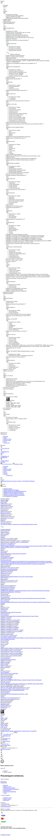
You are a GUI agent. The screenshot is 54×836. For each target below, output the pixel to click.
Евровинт (3, 520)
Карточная (3, 602)
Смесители (3, 709)
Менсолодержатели (18, 616)
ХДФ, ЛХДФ (4, 727)
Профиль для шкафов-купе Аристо (9, 626)
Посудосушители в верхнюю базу (21, 563)
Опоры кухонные (22, 598)
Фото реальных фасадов (6, 676)
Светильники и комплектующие (8, 636)
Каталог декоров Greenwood (25, 680)
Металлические (26, 616)
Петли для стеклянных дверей (34, 602)
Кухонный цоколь (33, 561)
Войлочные (3, 612)
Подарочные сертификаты (9, 791)
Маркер (12, 570)
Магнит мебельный (5, 566)
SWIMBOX (3, 590)
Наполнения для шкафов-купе (8, 586)
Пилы (2, 606)
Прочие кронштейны (21, 553)
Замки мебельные (5, 532)
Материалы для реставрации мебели (9, 569)
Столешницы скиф (5, 729)
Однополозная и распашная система (24, 546)
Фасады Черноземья (36, 680)
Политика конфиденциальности (11, 789)
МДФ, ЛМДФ (4, 724)
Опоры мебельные (5, 597)
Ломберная (8, 602)
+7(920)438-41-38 (6, 738)
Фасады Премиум (5, 672)
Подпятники (4, 611)
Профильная (12, 576)
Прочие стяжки (4, 648)
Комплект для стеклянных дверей (9, 539)
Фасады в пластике (5, 682)
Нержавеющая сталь (5, 706)
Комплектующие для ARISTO (8, 546)
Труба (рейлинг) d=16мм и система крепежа (11, 653)
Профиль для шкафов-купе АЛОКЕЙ (9, 623)
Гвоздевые (3, 616)
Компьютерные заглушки (31, 524)
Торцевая (30, 576)
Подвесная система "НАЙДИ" (40, 546)
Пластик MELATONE (38, 683)
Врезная (3, 576)
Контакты (5, 436)
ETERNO (3, 714)
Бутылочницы (4, 561)
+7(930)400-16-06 (6, 735)
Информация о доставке (9, 787)
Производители (7, 790)
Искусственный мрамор (6, 701)
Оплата (5, 437)
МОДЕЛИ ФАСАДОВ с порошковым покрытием (12, 690)
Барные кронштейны (6, 553)
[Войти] (27, 753)
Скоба (26, 576)
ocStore (8, 809)
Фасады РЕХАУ (5, 673)
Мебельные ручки (5, 575)
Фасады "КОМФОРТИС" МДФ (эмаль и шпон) (12, 686)
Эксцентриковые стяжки (35, 648)
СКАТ (2, 669)
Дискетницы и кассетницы (7, 517)
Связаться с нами (18, 464)
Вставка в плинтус (5, 731)
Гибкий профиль (5, 500)
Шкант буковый (4, 664)
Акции (5, 472)
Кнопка (7, 576)
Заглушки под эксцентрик (18, 524)
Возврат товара (7, 799)
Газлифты (13, 553)
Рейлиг (17, 576)
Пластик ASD (11, 683)
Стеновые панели (25, 731)
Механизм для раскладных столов (9, 581)
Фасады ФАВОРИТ (13, 673)
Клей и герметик (5, 534)
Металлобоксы (4, 579)
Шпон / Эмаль (24, 694)
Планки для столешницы (26, 562)
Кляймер (3, 537)
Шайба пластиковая (5, 662)
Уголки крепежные (5, 658)
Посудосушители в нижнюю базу (37, 563)
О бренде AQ (6, 442)
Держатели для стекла (6, 515)
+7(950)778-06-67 (6, 741)
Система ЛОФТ (4, 641)
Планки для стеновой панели (12, 562)
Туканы (32, 616)
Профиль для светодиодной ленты (28, 637)
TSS (2, 717)
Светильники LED (41, 637)
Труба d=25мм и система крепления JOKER (11, 655)
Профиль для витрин (6, 618)
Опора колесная (4, 594)
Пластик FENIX (19, 683)
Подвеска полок (4, 608)
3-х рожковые (10, 557)
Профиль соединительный (7, 634)
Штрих (15, 570)
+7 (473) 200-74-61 (5, 804)
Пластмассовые (10, 612)
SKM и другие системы (6, 507)
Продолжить (4, 781)
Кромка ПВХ (4, 502)
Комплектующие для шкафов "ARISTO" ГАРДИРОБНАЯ (14, 542)
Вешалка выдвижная (6, 512)
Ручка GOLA (22, 576)
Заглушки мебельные (6, 523)
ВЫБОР (16, 680)
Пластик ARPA (4, 683)
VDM (2, 680)
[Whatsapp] (3, 834)
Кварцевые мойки (5, 704)
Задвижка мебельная (5, 529)
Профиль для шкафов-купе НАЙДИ (9, 628)
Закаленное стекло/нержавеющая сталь (10, 699)
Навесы (2, 584)
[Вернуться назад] (4, 10)
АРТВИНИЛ (10, 680)
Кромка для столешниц (15, 731)
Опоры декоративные (12, 598)
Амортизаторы (4, 510)
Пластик (3, 694)
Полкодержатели (5, 614)
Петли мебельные (5, 600)
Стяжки (2, 646)
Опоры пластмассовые (40, 598)
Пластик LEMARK (28, 683)
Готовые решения (5, 692)
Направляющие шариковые (43, 590)
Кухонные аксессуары (6, 560)
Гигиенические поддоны (14, 561)
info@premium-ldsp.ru (7, 464)
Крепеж (2, 549)
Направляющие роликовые (13, 590)
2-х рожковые (4, 557)
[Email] (8, 834)
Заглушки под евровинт (6, 524)
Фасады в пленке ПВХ (6, 678)
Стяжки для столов (24, 648)
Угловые (36, 616)
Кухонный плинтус (24, 561)
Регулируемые (17, 612)
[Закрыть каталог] (2, 3)
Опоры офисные (30, 598)
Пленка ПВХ (8, 694)
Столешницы (33, 731)
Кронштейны (4, 552)
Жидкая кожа (6, 570)
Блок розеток (4, 637)
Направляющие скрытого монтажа (28, 590)
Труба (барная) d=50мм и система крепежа (11, 650)
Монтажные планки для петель (19, 602)
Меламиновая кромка (6, 505)
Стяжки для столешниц (14, 648)
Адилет (5, 680)
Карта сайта (6, 800)
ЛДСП (2, 722)
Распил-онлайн (7, 440)
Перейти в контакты (5, 749)
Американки (4, 598)
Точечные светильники (9, 639)
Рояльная (3, 603)
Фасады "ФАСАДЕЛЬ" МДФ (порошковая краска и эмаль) (15, 688)
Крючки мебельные (5, 556)
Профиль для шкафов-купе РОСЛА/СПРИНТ (11, 631)
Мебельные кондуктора (6, 572)
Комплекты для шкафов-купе (8, 544)
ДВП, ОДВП (4, 719)
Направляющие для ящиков (7, 589)
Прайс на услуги (7, 439)
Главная (5, 771)
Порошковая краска (16, 694)
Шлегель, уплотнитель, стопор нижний (19, 547)
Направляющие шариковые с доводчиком (11, 591)
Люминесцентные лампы (13, 637)
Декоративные (9, 616)
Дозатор (2, 696)
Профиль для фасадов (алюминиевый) (10, 621)
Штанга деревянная (5, 667)
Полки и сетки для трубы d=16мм (40, 562)
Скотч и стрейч (4, 644)
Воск (2, 570)
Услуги (5, 441)
